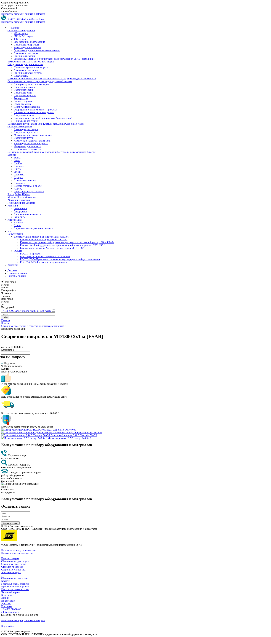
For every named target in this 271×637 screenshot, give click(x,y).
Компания (6, 595)
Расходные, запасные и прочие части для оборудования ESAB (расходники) (54, 58)
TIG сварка (20, 39)
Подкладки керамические (27, 149)
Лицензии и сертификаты (27, 214)
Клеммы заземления (24, 87)
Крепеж (5, 581)
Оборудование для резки (14, 578)
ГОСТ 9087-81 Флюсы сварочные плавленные (45, 256)
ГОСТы (18, 250)
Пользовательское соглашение (17, 553)
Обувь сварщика (22, 104)
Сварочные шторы (24, 115)
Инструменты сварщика (27, 106)
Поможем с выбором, (23, 14)
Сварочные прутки (24, 137)
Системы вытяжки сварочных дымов (34, 112)
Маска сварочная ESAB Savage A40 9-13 (69, 438)
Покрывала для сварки (26, 121)
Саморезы (19, 174)
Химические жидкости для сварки (32, 140)
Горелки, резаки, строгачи (15, 583)
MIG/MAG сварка (23, 36)
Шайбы (18, 163)
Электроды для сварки (26, 129)
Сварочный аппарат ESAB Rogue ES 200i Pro (77, 432)
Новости (18, 222)
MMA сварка (21, 33)
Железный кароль (10, 592)
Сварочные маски (23, 89)
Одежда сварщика (23, 101)
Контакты (6, 606)
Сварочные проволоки (26, 132)
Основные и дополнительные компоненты (37, 50)
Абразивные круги (11, 572)
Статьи (17, 225)
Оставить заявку (10, 523)
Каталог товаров (10, 558)
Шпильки (19, 166)
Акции (5, 598)
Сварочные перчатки (25, 95)
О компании (20, 208)
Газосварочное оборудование (29, 41)
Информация (8, 600)
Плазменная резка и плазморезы (31, 67)
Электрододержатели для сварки (31, 84)
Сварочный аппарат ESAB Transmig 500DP (74, 435)
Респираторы (21, 98)
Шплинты (19, 183)
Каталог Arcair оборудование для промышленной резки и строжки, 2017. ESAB (62, 245)
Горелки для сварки (24, 56)
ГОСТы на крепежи (30, 253)
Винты (17, 169)
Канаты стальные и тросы (28, 186)
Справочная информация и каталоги (33, 228)
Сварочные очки (23, 92)
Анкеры (18, 188)
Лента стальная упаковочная (29, 191)
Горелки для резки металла (28, 73)
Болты (17, 157)
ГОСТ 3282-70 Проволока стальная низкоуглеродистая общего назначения (60, 259)
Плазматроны (21, 75)
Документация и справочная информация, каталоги (41, 236)
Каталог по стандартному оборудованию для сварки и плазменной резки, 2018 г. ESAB (67, 242)
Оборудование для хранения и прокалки (35, 109)
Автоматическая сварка (26, 53)
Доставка (6, 603)
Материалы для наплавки (27, 146)
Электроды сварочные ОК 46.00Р (58, 429)
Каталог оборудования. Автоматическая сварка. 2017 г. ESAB (53, 248)
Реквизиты (19, 217)
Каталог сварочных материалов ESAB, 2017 (43, 239)
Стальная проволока (25, 180)
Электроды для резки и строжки (31, 143)
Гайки (17, 160)
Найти (5, 317)
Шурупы (18, 177)
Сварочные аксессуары (13, 564)
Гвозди (17, 171)
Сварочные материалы (13, 569)
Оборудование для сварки (15, 561)
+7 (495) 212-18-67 (11, 609)
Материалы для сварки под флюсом (33, 135)
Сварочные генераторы (26, 44)
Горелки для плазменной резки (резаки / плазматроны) (43, 118)
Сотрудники (20, 211)
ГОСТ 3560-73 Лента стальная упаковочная (43, 262)
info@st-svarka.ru (35, 19)
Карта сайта (7, 626)
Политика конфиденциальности (18, 550)
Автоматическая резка (26, 70)
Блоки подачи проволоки (27, 47)
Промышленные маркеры (15, 586)
